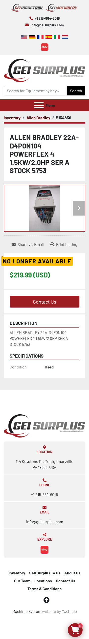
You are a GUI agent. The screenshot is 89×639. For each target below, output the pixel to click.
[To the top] (46, 600)
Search (76, 90)
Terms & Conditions (44, 588)
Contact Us (44, 302)
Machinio (69, 611)
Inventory (17, 572)
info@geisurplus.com (47, 25)
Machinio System (26, 611)
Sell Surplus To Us (44, 572)
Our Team (22, 580)
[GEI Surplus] (44, 425)
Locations (43, 580)
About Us (72, 572)
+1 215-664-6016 (47, 18)
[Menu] (39, 105)
